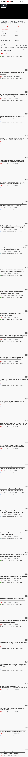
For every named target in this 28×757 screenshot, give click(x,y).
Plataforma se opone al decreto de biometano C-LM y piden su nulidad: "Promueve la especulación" (13, 665)
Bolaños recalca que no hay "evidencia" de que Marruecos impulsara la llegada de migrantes (13, 423)
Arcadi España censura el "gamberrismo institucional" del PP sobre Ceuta (11, 292)
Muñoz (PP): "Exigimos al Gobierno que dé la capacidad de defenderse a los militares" (12, 226)
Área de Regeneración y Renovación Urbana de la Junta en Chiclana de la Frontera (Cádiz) (13, 511)
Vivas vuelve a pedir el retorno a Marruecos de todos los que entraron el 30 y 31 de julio (13, 336)
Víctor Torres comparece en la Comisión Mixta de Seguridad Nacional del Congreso (13, 248)
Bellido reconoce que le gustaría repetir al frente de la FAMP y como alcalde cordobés (12, 599)
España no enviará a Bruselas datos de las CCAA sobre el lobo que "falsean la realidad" (14, 138)
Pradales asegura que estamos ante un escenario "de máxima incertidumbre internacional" (11, 358)
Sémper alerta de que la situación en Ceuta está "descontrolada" (14, 380)
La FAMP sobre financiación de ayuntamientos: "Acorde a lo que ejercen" (13, 621)
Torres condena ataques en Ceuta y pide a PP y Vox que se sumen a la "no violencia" (13, 204)
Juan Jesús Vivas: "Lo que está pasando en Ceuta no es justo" (12, 708)
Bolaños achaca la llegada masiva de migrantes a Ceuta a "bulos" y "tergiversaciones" (13, 577)
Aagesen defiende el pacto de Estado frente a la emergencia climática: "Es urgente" (13, 555)
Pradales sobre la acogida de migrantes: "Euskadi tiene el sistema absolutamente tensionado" (12, 270)
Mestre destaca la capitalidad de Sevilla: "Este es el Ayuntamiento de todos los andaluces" (13, 730)
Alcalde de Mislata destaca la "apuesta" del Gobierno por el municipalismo (12, 117)
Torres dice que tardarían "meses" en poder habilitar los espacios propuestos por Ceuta (12, 182)
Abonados (24, 2)
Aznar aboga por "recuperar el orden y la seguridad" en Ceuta (12, 314)
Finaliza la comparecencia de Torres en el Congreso (12, 73)
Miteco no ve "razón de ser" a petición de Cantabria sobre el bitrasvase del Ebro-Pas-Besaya (12, 161)
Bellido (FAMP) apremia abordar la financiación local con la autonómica (13, 643)
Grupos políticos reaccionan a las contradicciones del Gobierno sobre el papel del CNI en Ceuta (13, 687)
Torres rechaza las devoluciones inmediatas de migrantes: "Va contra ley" (13, 95)
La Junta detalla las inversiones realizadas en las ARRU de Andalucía (13, 533)
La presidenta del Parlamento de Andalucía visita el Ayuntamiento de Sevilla (12, 752)
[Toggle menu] (1, 2)
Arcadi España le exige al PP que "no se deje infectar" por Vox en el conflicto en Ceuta (12, 467)
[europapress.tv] (8, 2)
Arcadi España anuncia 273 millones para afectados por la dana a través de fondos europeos (12, 402)
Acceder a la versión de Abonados (14, 26)
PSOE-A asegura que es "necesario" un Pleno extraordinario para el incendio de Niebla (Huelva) (13, 446)
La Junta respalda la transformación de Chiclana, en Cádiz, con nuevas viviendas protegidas (12, 489)
